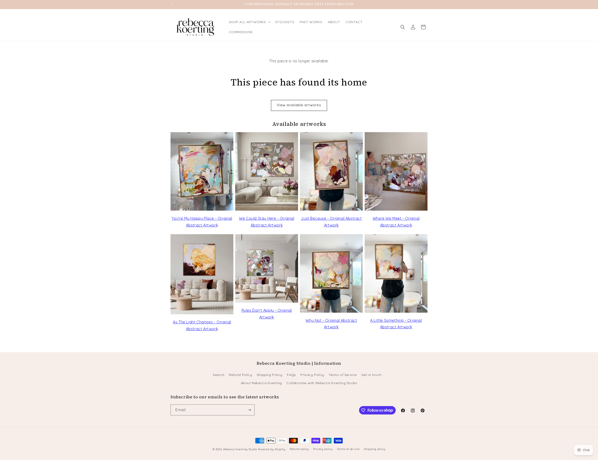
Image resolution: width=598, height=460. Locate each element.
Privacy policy (323, 449)
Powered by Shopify (271, 449)
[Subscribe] (249, 409)
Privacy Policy (312, 375)
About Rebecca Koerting (261, 383)
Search (218, 375)
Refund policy (299, 449)
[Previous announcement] (172, 4)
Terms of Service (343, 375)
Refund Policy (240, 375)
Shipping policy (374, 449)
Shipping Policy (269, 375)
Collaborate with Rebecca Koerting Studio (321, 383)
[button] (249, 22)
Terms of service (348, 449)
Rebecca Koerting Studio (240, 449)
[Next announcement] (426, 4)
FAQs (291, 375)
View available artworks (299, 105)
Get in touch (371, 375)
